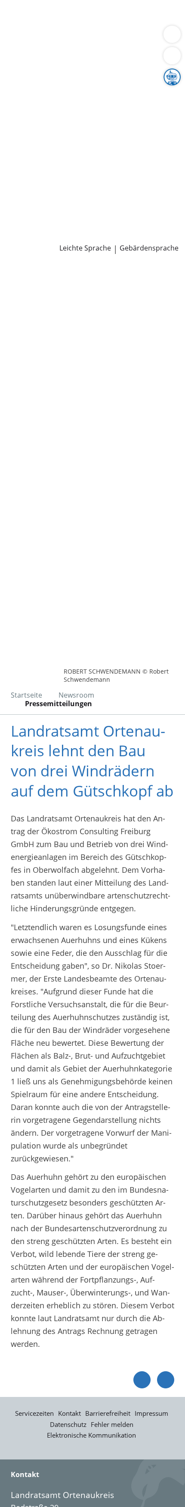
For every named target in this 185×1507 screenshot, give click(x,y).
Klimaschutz (144, 104)
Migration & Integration (77, 27)
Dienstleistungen (30, 5)
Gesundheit (147, 38)
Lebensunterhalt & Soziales (81, 16)
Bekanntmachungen (83, 115)
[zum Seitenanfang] (165, 1379)
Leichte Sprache (85, 248)
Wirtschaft (105, 38)
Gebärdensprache (149, 248)
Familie (19, 27)
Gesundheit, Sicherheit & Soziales (66, 93)
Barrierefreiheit (107, 1413)
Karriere (14, 181)
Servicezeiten (34, 1413)
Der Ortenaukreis (37, 82)
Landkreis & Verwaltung (43, 71)
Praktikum (57, 202)
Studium (21, 202)
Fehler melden (112, 1424)
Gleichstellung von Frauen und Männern (79, 125)
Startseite (26, 695)
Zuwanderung (31, 104)
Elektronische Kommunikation (91, 1435)
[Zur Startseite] (30, 277)
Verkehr (146, 16)
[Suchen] (172, 55)
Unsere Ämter (25, 60)
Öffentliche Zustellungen (123, 235)
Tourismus (25, 115)
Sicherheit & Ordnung (45, 38)
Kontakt (69, 1413)
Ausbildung (140, 191)
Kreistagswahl (31, 169)
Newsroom (20, 224)
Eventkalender (92, 191)
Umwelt (20, 49)
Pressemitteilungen (41, 235)
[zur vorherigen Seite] (142, 1379)
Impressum (151, 1413)
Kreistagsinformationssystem (59, 158)
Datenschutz (68, 1424)
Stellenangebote (35, 191)
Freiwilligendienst (110, 202)
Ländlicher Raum (89, 104)
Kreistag (14, 148)
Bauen (18, 16)
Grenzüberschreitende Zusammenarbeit (78, 136)
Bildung (143, 93)
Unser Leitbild (31, 213)
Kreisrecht (132, 158)
